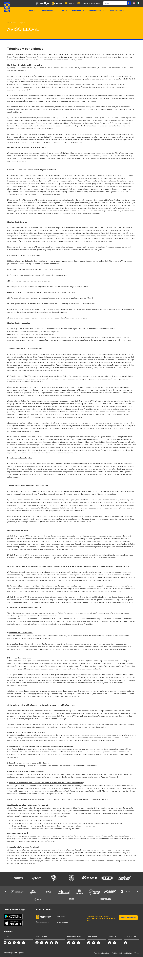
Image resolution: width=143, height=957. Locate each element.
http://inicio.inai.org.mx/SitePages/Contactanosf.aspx (47, 794)
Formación (76, 10)
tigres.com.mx (43, 811)
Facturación (61, 917)
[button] (6, 878)
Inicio (9, 23)
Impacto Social (95, 10)
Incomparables (115, 10)
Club (62, 10)
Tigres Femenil (47, 10)
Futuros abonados (42, 922)
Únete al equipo (62, 922)
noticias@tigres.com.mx (46, 580)
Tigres (30, 10)
